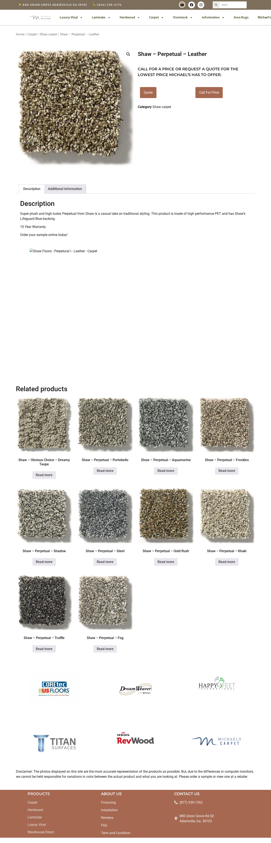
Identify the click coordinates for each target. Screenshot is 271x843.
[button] (128, 54)
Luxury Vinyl (69, 17)
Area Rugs (241, 17)
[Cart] (182, 4)
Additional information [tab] (65, 189)
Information (211, 17)
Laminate (98, 17)
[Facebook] (191, 4)
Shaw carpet (48, 34)
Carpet (154, 17)
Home (20, 34)
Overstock (180, 17)
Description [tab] (31, 189)
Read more (44, 475)
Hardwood (127, 17)
